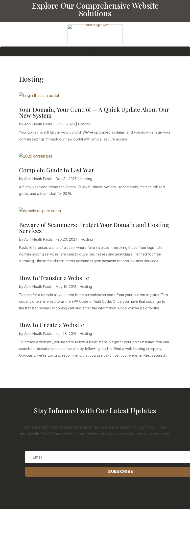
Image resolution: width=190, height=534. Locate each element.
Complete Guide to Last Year (57, 170)
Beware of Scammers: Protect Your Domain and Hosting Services (94, 227)
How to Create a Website (51, 325)
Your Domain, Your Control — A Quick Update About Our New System (94, 112)
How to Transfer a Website (54, 278)
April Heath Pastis (38, 124)
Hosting (84, 124)
